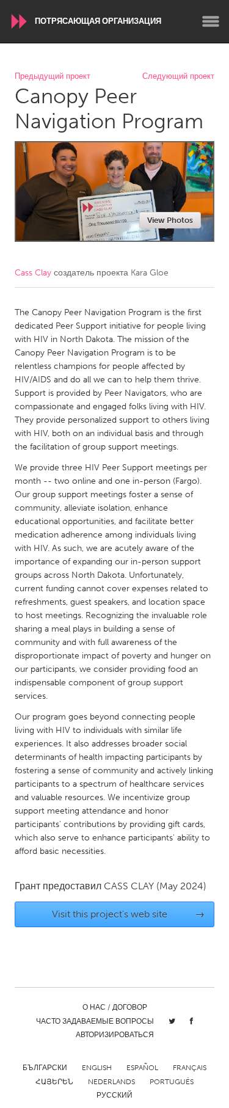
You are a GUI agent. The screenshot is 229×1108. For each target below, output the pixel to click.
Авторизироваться (115, 1034)
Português (172, 1081)
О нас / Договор (114, 1007)
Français (189, 1067)
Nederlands (111, 1081)
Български (45, 1067)
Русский (114, 1095)
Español (142, 1067)
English (97, 1067)
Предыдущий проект (52, 77)
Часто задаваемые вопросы (95, 1021)
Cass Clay (33, 273)
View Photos (170, 220)
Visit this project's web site (128, 914)
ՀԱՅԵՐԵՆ (54, 1081)
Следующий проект (178, 77)
